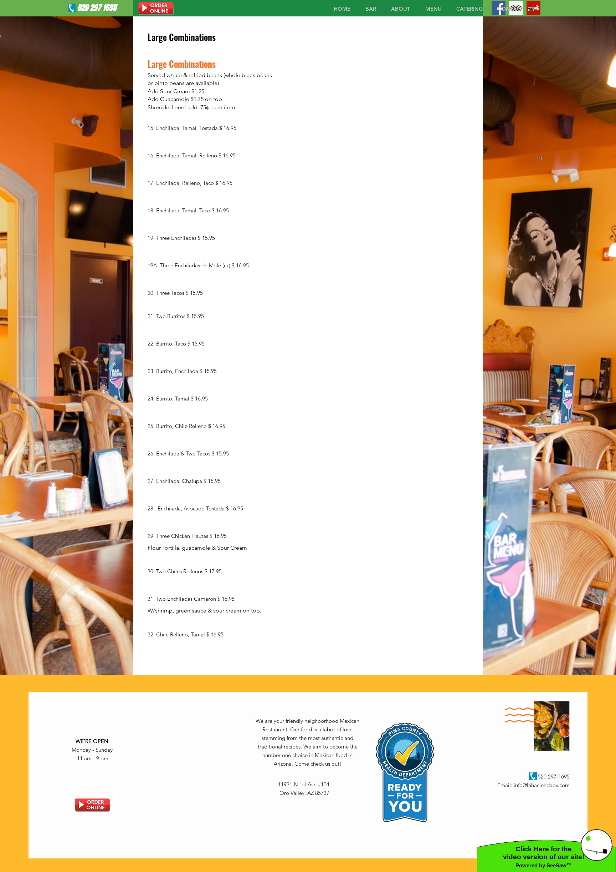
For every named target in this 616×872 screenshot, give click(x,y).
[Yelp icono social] (533, 8)
